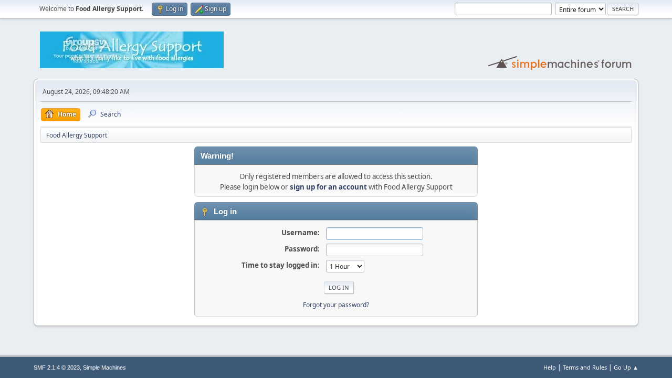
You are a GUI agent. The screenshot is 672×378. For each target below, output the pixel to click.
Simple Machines (104, 367)
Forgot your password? (336, 304)
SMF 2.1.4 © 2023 (57, 367)
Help (549, 367)
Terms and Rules (585, 367)
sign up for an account (328, 187)
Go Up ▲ (626, 367)
